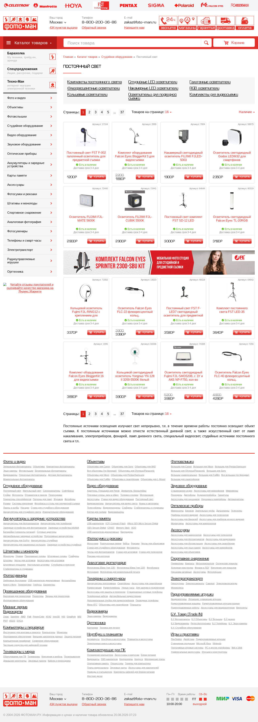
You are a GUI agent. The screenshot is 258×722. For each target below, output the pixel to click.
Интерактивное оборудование (18, 600)
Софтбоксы (68, 491)
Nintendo (217, 643)
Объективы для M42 (145, 466)
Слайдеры (127, 508)
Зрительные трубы (205, 511)
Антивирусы (93, 639)
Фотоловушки (214, 572)
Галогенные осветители (210, 82)
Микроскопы (177, 511)
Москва (56, 22)
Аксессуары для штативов (50, 560)
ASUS (12, 621)
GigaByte (71, 616)
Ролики (6, 503)
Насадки (25, 508)
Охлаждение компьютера (100, 655)
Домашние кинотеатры (15, 661)
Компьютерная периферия (16, 641)
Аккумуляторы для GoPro (16, 540)
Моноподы (8, 556)
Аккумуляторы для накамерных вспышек (24, 544)
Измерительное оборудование (58, 512)
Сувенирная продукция (183, 643)
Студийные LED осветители (152, 82)
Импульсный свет (32, 491)
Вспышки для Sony (216, 471)
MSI (79, 616)
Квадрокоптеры (179, 599)
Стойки (6, 495)
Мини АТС (92, 604)
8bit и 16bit (237, 647)
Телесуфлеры (94, 508)
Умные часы (128, 587)
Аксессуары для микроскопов (200, 523)
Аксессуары (15, 184)
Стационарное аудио (181, 491)
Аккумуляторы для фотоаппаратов (21, 523)
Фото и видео (16, 98)
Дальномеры (222, 511)
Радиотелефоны (111, 587)
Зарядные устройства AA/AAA (63, 528)
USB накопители (95, 523)
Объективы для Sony (122, 466)
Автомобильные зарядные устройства (23, 536)
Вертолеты (241, 607)
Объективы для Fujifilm (98, 479)
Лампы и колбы (11, 508)
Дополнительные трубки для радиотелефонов (110, 600)
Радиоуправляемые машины (186, 603)
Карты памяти (17, 175)
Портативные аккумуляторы (58, 536)
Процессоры (116, 663)
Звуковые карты (118, 667)
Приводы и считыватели (99, 672)
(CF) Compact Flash (115, 523)
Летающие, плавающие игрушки (204, 599)
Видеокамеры (10, 475)
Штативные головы (57, 556)
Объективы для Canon (98, 466)
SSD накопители (109, 659)
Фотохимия (93, 572)
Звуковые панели (37, 661)
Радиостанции (94, 587)
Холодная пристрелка (182, 567)
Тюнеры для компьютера (138, 663)
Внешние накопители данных (48, 636)
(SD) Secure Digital (96, 528)
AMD (23, 616)
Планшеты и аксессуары (140, 639)
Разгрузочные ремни (110, 543)
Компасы (189, 563)
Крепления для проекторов (17, 596)
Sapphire (14, 616)
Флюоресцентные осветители (93, 88)
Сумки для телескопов (150, 552)
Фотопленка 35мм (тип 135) (101, 567)
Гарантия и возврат (206, 23)
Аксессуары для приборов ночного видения (221, 519)
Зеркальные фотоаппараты (17, 466)
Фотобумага (153, 567)
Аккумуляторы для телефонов (56, 523)
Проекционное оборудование (25, 591)
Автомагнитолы (236, 499)
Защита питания (72, 636)
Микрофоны (232, 491)
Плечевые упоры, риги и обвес (103, 495)
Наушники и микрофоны (213, 499)
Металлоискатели (205, 563)
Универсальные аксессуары (185, 652)
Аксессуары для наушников (185, 499)
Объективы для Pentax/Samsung (127, 475)
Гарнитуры (223, 495)
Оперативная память (98, 663)
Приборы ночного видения (184, 515)
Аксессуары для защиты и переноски (106, 592)
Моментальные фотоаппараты (19, 479)
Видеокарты (13, 612)
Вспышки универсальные (184, 475)
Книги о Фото (9, 584)
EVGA (20, 621)
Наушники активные (181, 572)
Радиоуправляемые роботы (185, 607)
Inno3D (56, 616)
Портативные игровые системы (187, 647)
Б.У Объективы (199, 619)
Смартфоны (124, 583)
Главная (68, 57)
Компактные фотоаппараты (60, 466)
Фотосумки (92, 543)
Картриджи (92, 627)
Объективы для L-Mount (153, 479)
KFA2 (48, 616)
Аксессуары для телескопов (214, 515)
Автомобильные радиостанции (125, 596)
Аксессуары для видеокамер (220, 539)
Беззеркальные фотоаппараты (50, 471)
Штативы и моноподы (22, 203)
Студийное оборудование (25, 125)
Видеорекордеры (111, 508)
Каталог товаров (31, 42)
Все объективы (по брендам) (102, 471)
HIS (63, 616)
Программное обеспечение (17, 636)
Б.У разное (229, 619)
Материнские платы (155, 659)
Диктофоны (190, 495)
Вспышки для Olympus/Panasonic (188, 471)
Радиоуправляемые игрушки (21, 260)
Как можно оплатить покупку (245, 23)
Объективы (15, 107)
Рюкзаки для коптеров (98, 556)
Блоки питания (148, 655)
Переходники (55, 495)
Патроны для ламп (42, 499)
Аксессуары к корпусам (127, 655)
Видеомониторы (95, 503)
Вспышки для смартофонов (185, 479)
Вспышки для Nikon (203, 466)
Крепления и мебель (52, 656)
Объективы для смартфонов (113, 604)
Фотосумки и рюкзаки (22, 194)
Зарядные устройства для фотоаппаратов (25, 528)
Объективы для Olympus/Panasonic (136, 471)
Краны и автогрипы (149, 503)
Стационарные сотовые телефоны (144, 592)
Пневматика (177, 563)
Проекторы (38, 596)
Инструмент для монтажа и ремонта (22, 632)
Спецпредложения (25, 71)
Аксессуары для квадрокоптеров (218, 607)
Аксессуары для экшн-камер (186, 547)
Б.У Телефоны (219, 623)
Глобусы (37, 584)
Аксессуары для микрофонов (209, 491)
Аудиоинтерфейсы (206, 495)
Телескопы (236, 511)
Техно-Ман (21, 85)
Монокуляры (177, 523)
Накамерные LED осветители (153, 88)
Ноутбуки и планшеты (105, 634)
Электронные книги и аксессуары (104, 643)
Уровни (19, 556)
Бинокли (189, 511)
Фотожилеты (133, 547)
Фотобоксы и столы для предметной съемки (57, 503)
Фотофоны (69, 499)
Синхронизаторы (51, 491)
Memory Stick (123, 528)
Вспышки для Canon (181, 466)
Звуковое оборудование (24, 144)
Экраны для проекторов (57, 596)
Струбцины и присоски (63, 564)
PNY (5, 621)
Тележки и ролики (129, 495)
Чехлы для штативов (24, 560)
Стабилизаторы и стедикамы (149, 508)
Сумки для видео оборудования (117, 499)
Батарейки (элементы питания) (19, 532)
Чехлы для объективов (152, 543)
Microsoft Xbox (203, 643)
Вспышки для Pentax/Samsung (230, 466)
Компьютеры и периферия (23, 627)
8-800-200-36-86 (99, 22)
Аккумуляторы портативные (101, 583)
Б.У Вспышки (215, 619)
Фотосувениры (17, 231)
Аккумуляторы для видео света (121, 503)
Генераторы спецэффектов (17, 499)
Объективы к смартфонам (125, 479)
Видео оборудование (21, 135)
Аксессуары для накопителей (143, 667)
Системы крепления (22, 503)
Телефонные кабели (97, 596)
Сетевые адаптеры (46, 532)
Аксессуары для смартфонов (219, 543)
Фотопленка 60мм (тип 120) (131, 567)
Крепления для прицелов (223, 567)
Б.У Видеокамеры (180, 623)
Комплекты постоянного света (94, 82)
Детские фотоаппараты (60, 475)
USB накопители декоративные (103, 532)
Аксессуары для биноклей (184, 519)
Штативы (7, 560)
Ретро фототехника (201, 623)
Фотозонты (17, 495)
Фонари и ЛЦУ (202, 567)
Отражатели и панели (36, 495)
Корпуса (138, 659)
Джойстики (188, 639)
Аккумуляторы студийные (44, 540)
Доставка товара (225, 23)
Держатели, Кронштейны (133, 491)
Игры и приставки (185, 634)
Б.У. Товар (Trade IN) (186, 614)
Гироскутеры (177, 583)
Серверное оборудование (45, 641)
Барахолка (21, 56)
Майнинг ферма (15, 607)
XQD (133, 528)
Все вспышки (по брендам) (235, 475)
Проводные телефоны (147, 600)
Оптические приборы (22, 153)
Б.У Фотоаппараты (180, 619)
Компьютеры (48, 632)
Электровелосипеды (226, 583)
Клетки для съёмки (96, 512)
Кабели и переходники (59, 661)
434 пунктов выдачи (63, 27)
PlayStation (176, 639)
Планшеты (135, 604)
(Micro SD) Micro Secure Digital (142, 523)
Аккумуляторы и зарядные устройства (25, 164)
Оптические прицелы (226, 563)
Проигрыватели (72, 656)
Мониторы (62, 632)
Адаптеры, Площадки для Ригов (103, 491)
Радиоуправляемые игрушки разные (221, 603)
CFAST (110, 528)
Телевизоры (34, 656)
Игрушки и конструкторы (214, 652)
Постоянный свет (12, 491)
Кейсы (126, 543)
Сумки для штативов (126, 552)
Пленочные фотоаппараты (32, 475)
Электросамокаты (195, 583)
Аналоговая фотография (24, 222)
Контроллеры (126, 659)
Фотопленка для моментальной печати (120, 572)
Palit (29, 616)
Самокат (210, 583)
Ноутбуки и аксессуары (113, 639)
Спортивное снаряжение (24, 212)
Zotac (6, 616)
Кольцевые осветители (87, 95)
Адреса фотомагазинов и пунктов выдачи (187, 23)
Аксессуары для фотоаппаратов (187, 539)
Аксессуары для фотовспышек (187, 543)
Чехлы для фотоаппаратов (100, 552)
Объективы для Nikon (98, 475)
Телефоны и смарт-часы (24, 240)
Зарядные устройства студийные (64, 544)
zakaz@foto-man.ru (140, 22)
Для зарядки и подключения (150, 587)
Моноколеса (177, 587)
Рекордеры (176, 495)
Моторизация (146, 495)
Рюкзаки (135, 543)
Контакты (168, 23)
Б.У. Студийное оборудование (186, 627)
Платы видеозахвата (97, 667)
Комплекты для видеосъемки (214, 95)
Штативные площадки (14, 564)
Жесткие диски (94, 676)
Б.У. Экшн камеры (238, 623)
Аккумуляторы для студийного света (22, 512)
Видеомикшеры (116, 512)
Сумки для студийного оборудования (50, 508)
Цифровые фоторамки (14, 580)
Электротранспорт (20, 249)
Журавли (58, 499)
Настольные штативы (38, 564)
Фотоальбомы (68, 580)
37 (122, 112)
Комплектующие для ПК (106, 650)
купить (99, 176)
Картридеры (127, 532)
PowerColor (38, 616)
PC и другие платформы (217, 647)
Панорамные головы (35, 556)
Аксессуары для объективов (185, 552)
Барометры (49, 584)
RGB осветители (204, 88)
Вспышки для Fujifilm (209, 475)
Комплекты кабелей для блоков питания (134, 672)
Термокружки (24, 584)
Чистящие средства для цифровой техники (25, 645)
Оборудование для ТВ (14, 656)
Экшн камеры (10, 471)
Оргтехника (15, 271)
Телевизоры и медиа (19, 652)
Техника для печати (110, 627)
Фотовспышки (17, 116)
